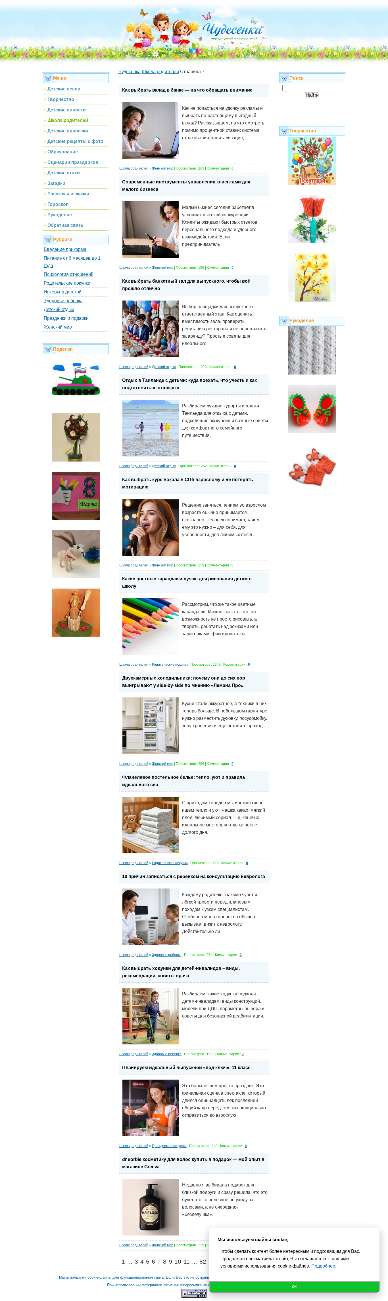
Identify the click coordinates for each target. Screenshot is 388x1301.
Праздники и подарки (66, 318)
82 (202, 1261)
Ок (294, 1287)
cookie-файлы (99, 1277)
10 (177, 1261)
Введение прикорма (65, 249)
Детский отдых (59, 309)
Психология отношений (68, 274)
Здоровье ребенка (63, 300)
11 (186, 1261)
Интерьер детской (63, 291)
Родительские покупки (67, 283)
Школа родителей (133, 168)
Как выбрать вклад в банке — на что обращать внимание (187, 90)
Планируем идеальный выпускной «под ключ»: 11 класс (186, 1067)
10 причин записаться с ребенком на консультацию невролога (193, 876)
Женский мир (58, 327)
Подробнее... (325, 1266)
